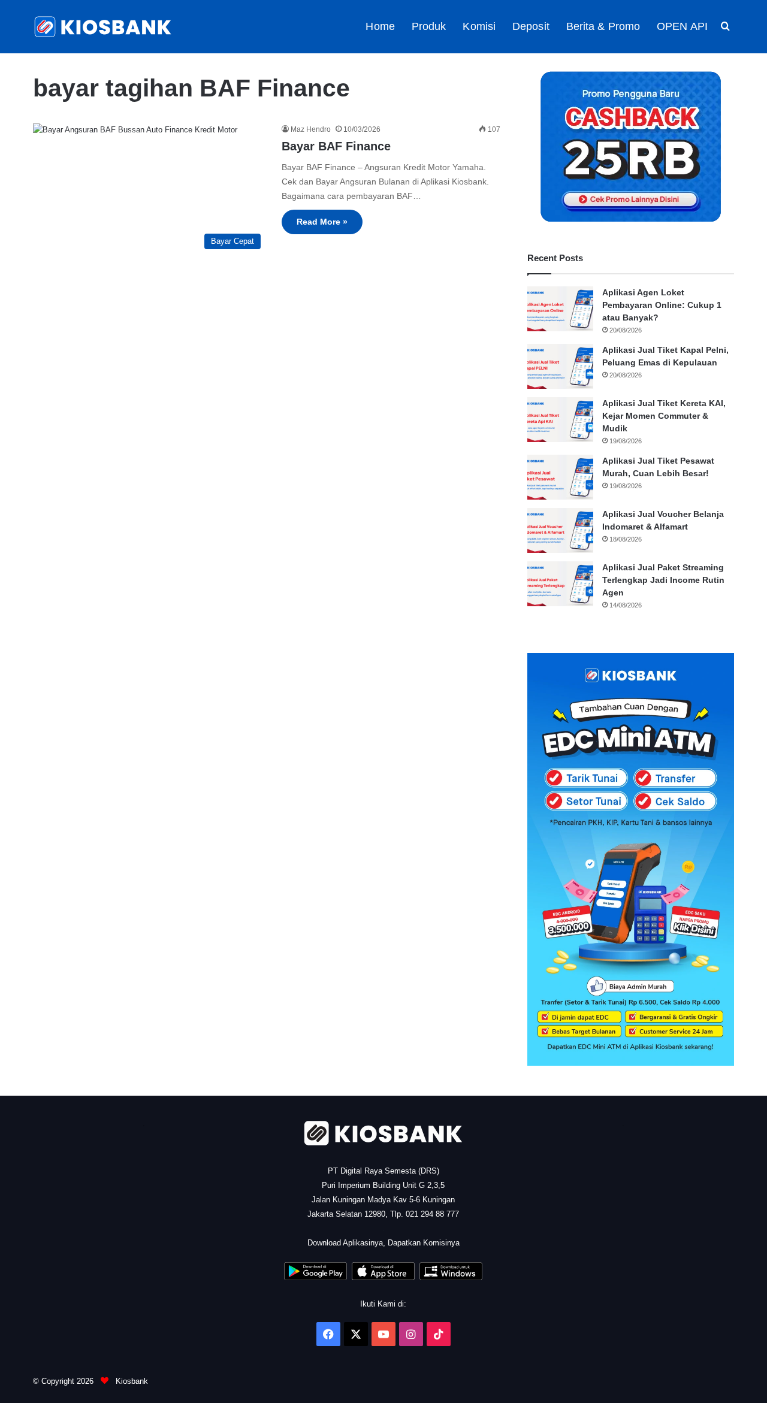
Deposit (530, 26)
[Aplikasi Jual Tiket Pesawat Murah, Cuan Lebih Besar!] (560, 477)
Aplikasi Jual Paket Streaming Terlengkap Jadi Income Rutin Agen (663, 580)
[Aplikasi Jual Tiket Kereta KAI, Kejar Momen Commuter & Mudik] (560, 419)
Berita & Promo (603, 26)
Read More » (322, 221)
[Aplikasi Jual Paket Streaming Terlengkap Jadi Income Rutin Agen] (560, 583)
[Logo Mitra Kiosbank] (103, 26)
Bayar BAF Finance (336, 146)
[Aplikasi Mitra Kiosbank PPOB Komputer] (450, 1277)
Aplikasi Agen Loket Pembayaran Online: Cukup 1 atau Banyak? (661, 305)
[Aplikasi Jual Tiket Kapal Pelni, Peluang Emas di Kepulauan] (560, 366)
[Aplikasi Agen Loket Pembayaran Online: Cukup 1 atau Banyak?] (560, 308)
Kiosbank (130, 1381)
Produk (429, 26)
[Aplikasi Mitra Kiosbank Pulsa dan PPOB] (315, 1277)
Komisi (479, 26)
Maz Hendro (311, 129)
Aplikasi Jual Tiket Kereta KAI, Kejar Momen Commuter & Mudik (664, 415)
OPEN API (682, 26)
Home (380, 26)
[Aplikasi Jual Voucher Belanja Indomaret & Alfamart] (560, 530)
